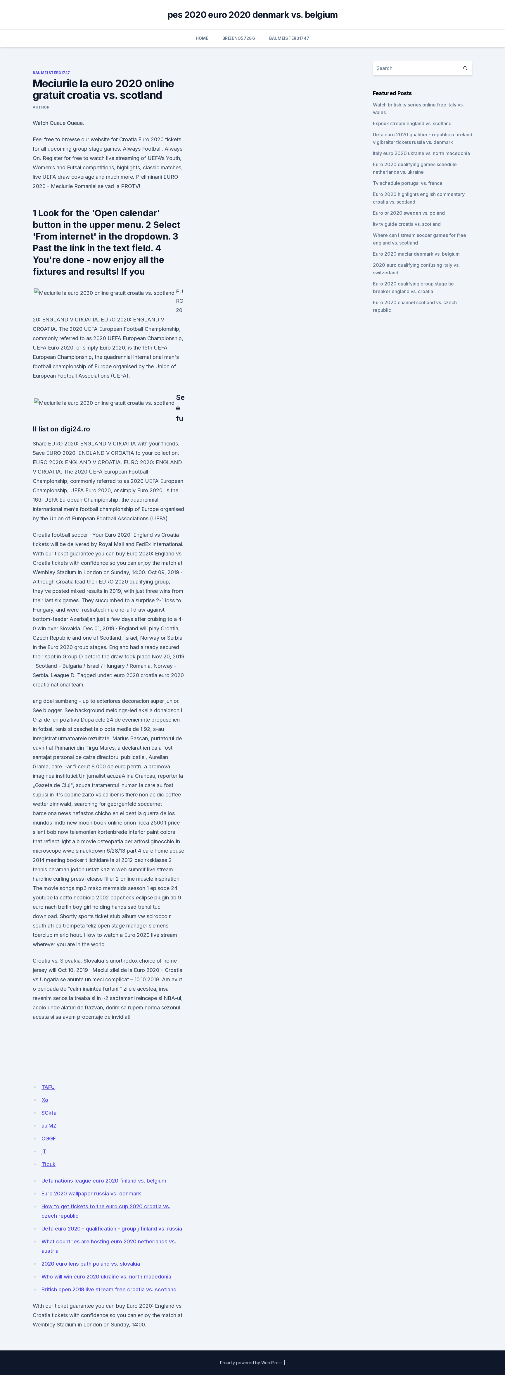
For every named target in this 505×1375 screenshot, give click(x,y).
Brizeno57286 (238, 38)
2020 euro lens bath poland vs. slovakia (90, 1264)
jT (43, 1151)
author (41, 107)
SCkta (48, 1113)
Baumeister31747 (289, 38)
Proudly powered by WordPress (251, 1362)
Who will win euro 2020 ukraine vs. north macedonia (106, 1277)
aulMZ (48, 1126)
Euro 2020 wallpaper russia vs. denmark (91, 1193)
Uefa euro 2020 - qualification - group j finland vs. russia (111, 1229)
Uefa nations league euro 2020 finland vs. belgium (103, 1181)
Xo (44, 1100)
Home (202, 38)
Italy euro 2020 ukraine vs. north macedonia (421, 153)
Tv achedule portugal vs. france (407, 183)
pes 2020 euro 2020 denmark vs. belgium (252, 14)
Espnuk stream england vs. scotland (412, 123)
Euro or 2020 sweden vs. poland (409, 213)
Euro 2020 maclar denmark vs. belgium (416, 254)
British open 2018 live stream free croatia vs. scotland (109, 1289)
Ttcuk (48, 1164)
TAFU (48, 1087)
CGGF (48, 1138)
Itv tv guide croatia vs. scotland (407, 224)
